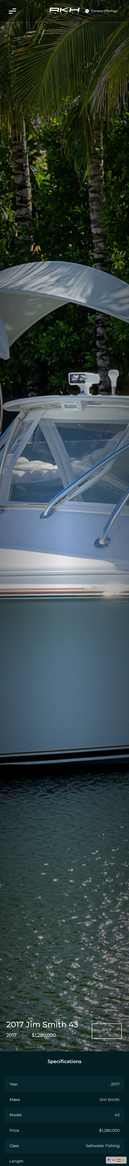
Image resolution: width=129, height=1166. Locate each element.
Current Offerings (104, 11)
